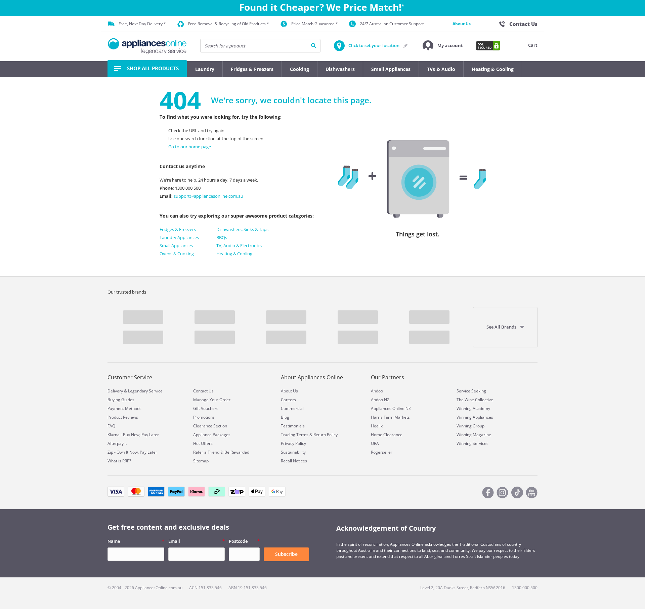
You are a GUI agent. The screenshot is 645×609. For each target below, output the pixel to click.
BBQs (221, 237)
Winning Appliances (475, 417)
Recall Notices (294, 461)
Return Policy (325, 434)
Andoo (377, 391)
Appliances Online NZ (391, 408)
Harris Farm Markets (390, 417)
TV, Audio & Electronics (239, 245)
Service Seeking (471, 391)
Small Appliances (176, 245)
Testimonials (293, 426)
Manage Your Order (211, 400)
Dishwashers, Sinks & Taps (242, 229)
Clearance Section (210, 426)
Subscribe (286, 554)
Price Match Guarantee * (314, 24)
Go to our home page (189, 147)
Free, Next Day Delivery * (142, 24)
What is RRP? (119, 461)
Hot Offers (203, 443)
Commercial (292, 408)
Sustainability (293, 452)
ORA (375, 443)
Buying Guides (121, 400)
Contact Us (203, 391)
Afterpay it (117, 443)
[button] (443, 45)
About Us (462, 24)
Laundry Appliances (179, 237)
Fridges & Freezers (178, 229)
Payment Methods (124, 408)
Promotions (204, 417)
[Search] (313, 45)
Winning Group (470, 426)
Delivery (115, 391)
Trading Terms (294, 434)
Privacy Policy (293, 443)
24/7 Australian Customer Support (392, 24)
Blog (285, 417)
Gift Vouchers (205, 408)
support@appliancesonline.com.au (208, 196)
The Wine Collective (475, 400)
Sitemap (201, 461)
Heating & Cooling (234, 254)
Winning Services (472, 443)
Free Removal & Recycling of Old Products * (228, 24)
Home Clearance (386, 434)
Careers (288, 400)
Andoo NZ (380, 400)
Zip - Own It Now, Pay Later (132, 452)
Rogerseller (381, 452)
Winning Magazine (474, 434)
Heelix (377, 426)
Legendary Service (145, 391)
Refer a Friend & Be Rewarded (221, 452)
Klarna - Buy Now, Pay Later (133, 434)
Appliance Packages (211, 434)
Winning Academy (473, 408)
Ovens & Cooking (177, 254)
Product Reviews (123, 417)
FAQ (111, 426)
